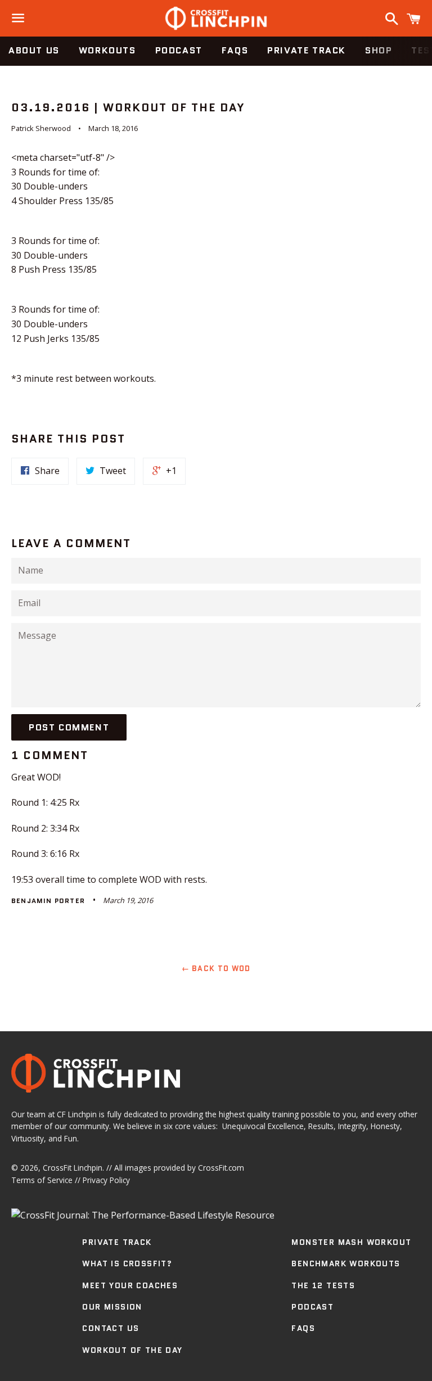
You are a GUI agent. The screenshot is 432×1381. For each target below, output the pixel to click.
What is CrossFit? (127, 1263)
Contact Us (110, 1328)
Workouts (107, 50)
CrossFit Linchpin (72, 1167)
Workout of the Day (132, 1350)
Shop (378, 50)
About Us (34, 50)
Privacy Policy (106, 1180)
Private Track (306, 50)
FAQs (235, 50)
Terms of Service (42, 1180)
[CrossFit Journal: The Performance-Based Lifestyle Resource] (142, 1215)
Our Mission (112, 1306)
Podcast (178, 50)
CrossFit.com (221, 1167)
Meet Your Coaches (130, 1285)
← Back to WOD (216, 968)
